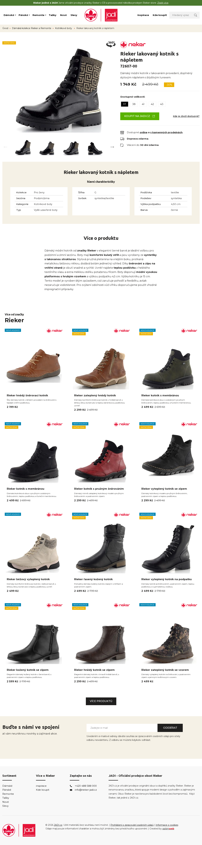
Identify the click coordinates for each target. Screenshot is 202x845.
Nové (63, 15)
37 (124, 104)
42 (152, 104)
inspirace (143, 15)
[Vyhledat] (195, 15)
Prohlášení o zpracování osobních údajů (132, 825)
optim (168, 828)
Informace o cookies (167, 825)
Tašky (52, 15)
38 (134, 104)
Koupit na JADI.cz (137, 116)
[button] (112, 147)
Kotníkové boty (64, 28)
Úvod (5, 28)
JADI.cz (58, 825)
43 (161, 104)
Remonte (38, 15)
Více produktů (101, 701)
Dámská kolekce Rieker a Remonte (31, 28)
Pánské (23, 15)
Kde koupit (160, 15)
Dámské (9, 15)
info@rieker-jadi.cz (86, 789)
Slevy (74, 15)
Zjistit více (162, 2)
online (143, 132)
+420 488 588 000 (86, 785)
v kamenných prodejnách (166, 132)
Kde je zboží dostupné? (186, 116)
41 (143, 104)
